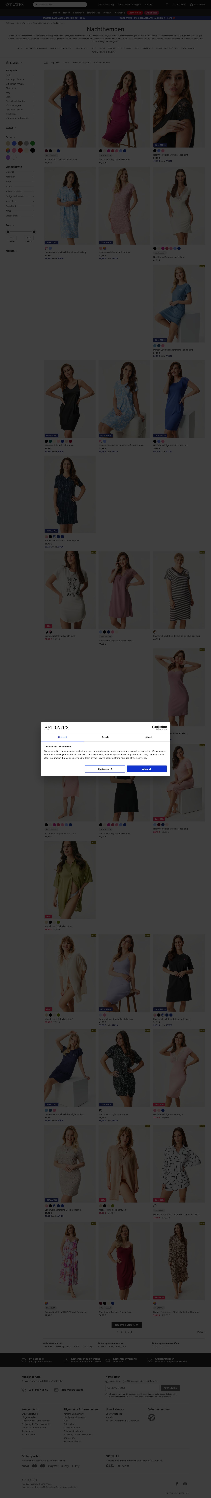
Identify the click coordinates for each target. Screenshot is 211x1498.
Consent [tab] (62, 737)
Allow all (146, 769)
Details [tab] (105, 737)
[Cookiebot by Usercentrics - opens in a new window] (154, 727)
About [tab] (148, 737)
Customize (103, 769)
